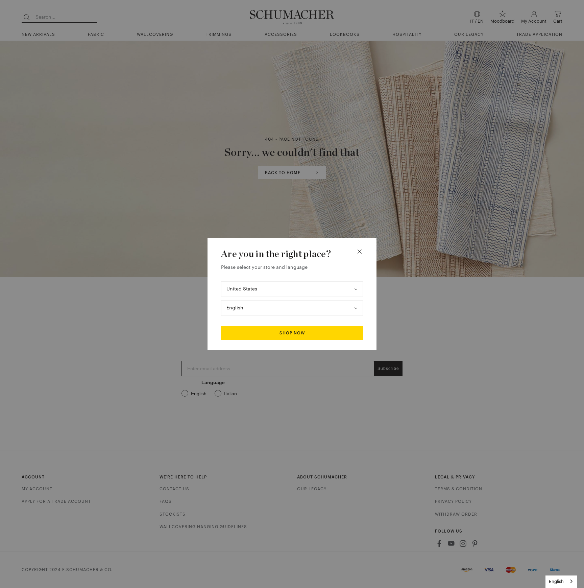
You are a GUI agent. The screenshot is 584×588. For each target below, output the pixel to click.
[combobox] (561, 581)
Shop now (292, 333)
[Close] (359, 251)
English (556, 581)
